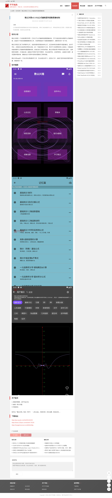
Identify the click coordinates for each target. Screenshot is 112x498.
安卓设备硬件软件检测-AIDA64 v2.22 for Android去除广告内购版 (87, 70)
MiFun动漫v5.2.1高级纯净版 (85, 37)
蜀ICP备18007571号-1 (67, 495)
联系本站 (58, 495)
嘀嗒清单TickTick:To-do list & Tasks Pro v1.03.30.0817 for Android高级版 (87, 54)
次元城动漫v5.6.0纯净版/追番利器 (86, 30)
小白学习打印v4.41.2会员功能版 (21, 445)
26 (46, 21)
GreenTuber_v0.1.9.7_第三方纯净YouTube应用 (87, 23)
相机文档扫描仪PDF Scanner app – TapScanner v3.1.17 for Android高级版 (87, 34)
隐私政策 (44, 489)
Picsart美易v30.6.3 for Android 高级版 (87, 58)
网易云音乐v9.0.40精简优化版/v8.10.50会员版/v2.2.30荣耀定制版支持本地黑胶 (87, 27)
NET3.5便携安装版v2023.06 (52, 452)
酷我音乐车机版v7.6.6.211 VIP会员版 (87, 25)
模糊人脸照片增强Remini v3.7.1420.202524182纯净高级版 (87, 56)
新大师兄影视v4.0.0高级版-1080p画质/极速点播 (87, 42)
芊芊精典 (14, 5)
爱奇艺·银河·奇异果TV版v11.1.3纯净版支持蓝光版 (58, 450)
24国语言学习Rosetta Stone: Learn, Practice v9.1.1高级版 (28, 448)
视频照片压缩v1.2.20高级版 (52, 443)
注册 (13, 1)
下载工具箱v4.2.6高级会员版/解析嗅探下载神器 (87, 20)
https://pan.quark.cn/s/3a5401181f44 (22, 420)
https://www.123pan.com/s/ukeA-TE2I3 (23, 422)
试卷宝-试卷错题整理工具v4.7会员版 (22, 450)
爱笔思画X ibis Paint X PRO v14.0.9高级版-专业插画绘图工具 (87, 63)
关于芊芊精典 (98, 5)
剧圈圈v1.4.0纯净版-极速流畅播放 (86, 49)
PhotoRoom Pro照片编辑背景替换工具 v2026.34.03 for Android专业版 (87, 61)
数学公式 (26, 435)
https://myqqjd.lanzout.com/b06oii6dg (22, 425)
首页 (61, 5)
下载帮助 (76, 486)
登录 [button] (8, 1)
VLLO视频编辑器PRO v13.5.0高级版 (87, 51)
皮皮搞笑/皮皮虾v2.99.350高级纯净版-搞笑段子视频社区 (87, 39)
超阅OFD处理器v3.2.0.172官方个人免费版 (56, 445)
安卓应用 (74, 5)
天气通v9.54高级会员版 (84, 44)
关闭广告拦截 (77, 489)
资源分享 (90, 5)
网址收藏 (82, 5)
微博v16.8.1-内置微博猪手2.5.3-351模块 (87, 65)
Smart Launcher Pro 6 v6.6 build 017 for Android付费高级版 (87, 68)
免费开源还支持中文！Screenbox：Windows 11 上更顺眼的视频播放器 (87, 18)
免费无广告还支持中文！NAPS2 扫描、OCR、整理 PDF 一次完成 (62, 448)
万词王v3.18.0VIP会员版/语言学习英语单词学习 (25, 452)
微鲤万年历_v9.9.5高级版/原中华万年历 (87, 46)
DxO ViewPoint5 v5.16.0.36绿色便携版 (87, 75)
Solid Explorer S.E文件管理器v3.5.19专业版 (87, 73)
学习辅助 (15, 435)
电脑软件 (67, 5)
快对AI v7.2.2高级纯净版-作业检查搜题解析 (24, 443)
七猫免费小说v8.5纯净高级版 (85, 32)
